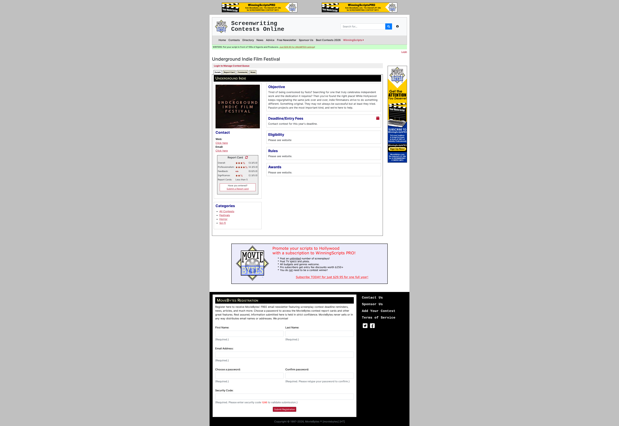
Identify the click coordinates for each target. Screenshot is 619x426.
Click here (222, 143)
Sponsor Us (306, 40)
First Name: (222, 327)
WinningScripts (353, 40)
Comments (242, 72)
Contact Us (372, 298)
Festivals (224, 215)
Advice (270, 40)
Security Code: (224, 390)
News (259, 40)
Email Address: (224, 348)
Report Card (229, 72)
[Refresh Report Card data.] (246, 157)
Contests (234, 40)
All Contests (226, 211)
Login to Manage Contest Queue (231, 65)
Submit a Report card (238, 188)
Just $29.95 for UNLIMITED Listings (296, 47)
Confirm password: (297, 369)
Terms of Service (378, 318)
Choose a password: (228, 369)
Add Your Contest (378, 311)
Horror (223, 219)
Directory (248, 40)
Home (222, 40)
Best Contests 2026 (328, 40)
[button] (397, 26)
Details (218, 72)
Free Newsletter (286, 40)
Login (404, 51)
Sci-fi (222, 223)
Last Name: (292, 327)
